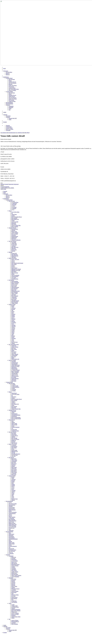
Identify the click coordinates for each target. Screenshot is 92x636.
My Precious (11, 86)
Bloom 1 (8, 73)
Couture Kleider (9, 91)
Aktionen (8, 117)
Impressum (16, 184)
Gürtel (10, 108)
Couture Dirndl (9, 78)
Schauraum (5, 70)
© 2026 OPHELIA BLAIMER (7, 187)
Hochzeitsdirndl (9, 102)
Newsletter (8, 115)
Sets (9, 109)
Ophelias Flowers (12, 81)
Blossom (10, 84)
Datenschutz (11, 184)
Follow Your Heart (13, 85)
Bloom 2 (8, 74)
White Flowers (12, 96)
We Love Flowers (12, 83)
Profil (4, 68)
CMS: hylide (3, 189)
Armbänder (11, 106)
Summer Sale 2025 (13, 118)
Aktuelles (5, 114)
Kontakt (5, 122)
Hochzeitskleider (9, 103)
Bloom (10, 80)
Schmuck (8, 105)
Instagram (7, 186)
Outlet (10, 119)
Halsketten (11, 107)
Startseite (2, 184)
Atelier (4, 112)
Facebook (3, 186)
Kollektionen (6, 77)
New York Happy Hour (14, 89)
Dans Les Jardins (12, 90)
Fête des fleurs (9, 72)
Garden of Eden (12, 88)
